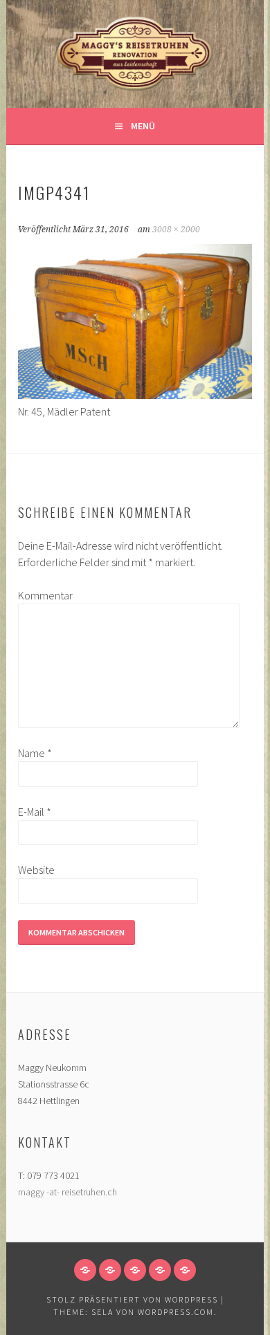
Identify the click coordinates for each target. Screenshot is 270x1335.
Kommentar (40, 595)
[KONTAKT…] (185, 1270)
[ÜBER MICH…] (110, 1270)
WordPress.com (176, 1312)
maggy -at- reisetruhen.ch (67, 1192)
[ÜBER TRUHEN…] (135, 1270)
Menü (143, 126)
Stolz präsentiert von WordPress (132, 1299)
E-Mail (34, 812)
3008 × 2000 (176, 229)
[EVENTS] (160, 1270)
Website (36, 870)
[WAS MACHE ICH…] (85, 1270)
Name (35, 753)
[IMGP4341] (134, 395)
